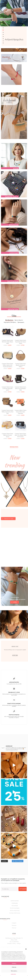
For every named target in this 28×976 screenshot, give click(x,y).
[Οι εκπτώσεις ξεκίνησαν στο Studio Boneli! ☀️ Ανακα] (14, 792)
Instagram (14, 923)
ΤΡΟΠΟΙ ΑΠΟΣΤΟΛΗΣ (15, 910)
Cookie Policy (13, 974)
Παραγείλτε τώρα (8, 518)
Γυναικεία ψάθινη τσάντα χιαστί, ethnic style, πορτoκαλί (20, 412)
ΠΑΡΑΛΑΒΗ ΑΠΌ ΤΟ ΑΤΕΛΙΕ (14, 692)
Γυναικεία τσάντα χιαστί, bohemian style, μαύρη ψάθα (7, 342)
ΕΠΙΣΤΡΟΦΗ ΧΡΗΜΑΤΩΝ (14, 714)
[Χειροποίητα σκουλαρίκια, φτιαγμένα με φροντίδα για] (14, 819)
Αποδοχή (14, 963)
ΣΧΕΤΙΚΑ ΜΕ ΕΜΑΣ (15, 900)
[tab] (9, 320)
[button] (26, 949)
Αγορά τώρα (15, 655)
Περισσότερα (14, 447)
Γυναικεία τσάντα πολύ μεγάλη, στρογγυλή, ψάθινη (20, 365)
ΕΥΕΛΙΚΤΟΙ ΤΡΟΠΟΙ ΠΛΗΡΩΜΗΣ (14, 703)
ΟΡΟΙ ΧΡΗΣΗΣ (15, 905)
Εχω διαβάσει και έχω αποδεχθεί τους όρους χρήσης (14, 883)
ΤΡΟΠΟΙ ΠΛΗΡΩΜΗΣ (14, 908)
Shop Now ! (14, 43)
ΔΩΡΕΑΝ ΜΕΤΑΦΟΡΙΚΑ (14, 682)
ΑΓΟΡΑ (15, 602)
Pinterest (14, 928)
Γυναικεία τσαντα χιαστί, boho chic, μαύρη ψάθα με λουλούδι (20, 435)
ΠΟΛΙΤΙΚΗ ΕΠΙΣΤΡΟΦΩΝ (14, 913)
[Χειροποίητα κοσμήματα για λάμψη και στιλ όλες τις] (14, 765)
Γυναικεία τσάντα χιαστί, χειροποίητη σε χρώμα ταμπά (20, 342)
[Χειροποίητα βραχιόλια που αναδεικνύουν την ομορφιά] (14, 846)
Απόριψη (14, 967)
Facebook (14, 925)
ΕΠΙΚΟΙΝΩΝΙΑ (15, 903)
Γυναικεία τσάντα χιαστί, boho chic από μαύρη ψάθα (20, 388)
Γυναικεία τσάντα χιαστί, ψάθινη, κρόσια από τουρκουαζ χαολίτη (7, 365)
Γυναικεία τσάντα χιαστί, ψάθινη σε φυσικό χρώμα (7, 435)
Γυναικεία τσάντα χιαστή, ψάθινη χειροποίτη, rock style (7, 412)
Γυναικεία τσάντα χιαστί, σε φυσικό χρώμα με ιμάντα (7, 388)
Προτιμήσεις (14, 971)
